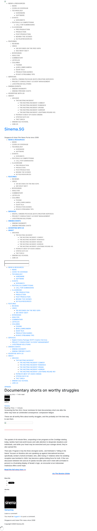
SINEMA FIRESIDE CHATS (21, 91)
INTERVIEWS (17, 53)
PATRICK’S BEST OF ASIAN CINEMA (29, 115)
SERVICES (12, 77)
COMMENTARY (17, 58)
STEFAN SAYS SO (22, 117)
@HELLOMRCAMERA (24, 67)
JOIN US (15, 124)
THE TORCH (20, 119)
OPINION (7, 387)
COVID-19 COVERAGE (20, 8)
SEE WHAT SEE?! (22, 51)
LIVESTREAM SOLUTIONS (21, 84)
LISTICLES (16, 60)
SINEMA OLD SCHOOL (20, 122)
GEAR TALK (20, 69)
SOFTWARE (20, 15)
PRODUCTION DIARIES (24, 72)
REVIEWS (15, 43)
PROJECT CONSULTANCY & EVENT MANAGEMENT (31, 81)
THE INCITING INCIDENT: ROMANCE (33, 105)
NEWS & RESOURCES (16, 3)
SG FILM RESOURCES (24, 39)
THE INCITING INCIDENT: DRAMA (32, 107)
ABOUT (11, 96)
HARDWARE (20, 13)
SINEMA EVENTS (14, 86)
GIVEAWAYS (20, 20)
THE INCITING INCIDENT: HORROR (32, 110)
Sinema (7, 406)
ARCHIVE (15, 98)
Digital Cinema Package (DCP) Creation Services (33, 79)
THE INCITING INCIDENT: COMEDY (32, 103)
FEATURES (12, 41)
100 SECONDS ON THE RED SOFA (28, 48)
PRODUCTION (21, 32)
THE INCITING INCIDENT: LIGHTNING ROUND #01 (37, 112)
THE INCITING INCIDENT (25, 100)
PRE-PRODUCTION (23, 29)
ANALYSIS (16, 55)
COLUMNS (16, 62)
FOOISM (19, 65)
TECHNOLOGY (17, 10)
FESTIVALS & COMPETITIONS (23, 22)
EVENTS (15, 18)
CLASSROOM (17, 27)
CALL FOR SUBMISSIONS (25, 25)
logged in (17, 516)
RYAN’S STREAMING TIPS (25, 74)
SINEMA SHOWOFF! (19, 88)
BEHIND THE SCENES (24, 36)
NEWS (14, 6)
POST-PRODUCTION (23, 34)
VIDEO (14, 46)
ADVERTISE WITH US (16, 93)
